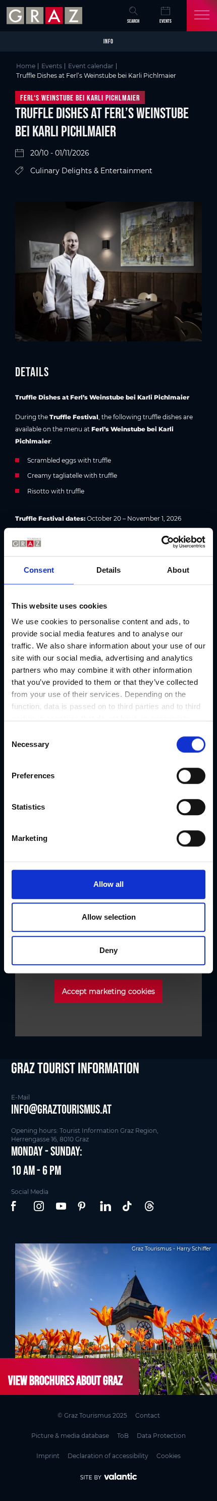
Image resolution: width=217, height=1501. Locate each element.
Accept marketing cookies (108, 991)
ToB (123, 1435)
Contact (147, 1415)
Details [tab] (108, 570)
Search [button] (133, 21)
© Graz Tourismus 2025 (92, 1415)
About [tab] (178, 570)
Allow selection (109, 917)
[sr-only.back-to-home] (46, 15)
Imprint (48, 1456)
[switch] (191, 776)
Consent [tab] (39, 570)
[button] (17, 1206)
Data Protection (161, 1435)
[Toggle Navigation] (202, 15)
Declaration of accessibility (108, 1456)
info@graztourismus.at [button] (61, 1109)
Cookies (168, 1456)
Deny (108, 950)
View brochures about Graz (65, 1380)
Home (25, 66)
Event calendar (91, 66)
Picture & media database (70, 1435)
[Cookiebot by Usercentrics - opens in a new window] (161, 541)
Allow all (108, 884)
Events (165, 21)
